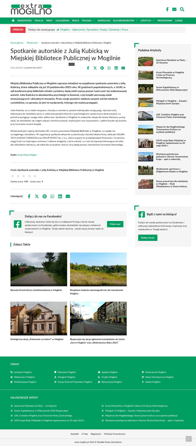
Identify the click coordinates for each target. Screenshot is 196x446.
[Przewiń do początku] (189, 439)
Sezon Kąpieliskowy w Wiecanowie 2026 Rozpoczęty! (172, 88)
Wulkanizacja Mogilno (25, 382)
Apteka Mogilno (110, 372)
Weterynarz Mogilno (24, 377)
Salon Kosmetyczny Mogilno (159, 377)
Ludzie (179, 21)
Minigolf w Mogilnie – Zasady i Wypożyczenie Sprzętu (171, 102)
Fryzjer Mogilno (109, 377)
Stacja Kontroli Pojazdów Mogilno (75, 382)
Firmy (49, 21)
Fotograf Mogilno (66, 377)
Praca (75, 21)
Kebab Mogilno (153, 382)
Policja (39, 21)
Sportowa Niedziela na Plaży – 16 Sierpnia (171, 61)
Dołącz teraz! (148, 238)
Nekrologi (104, 21)
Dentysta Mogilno (67, 372)
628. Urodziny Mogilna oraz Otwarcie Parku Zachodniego (171, 115)
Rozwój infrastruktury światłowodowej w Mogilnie (36, 290)
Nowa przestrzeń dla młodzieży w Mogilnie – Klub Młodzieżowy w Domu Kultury (172, 184)
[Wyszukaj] (182, 9)
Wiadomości (24, 21)
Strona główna (16, 43)
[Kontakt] (174, 9)
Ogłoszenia (62, 21)
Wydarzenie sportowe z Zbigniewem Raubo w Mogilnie (172, 170)
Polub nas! (115, 224)
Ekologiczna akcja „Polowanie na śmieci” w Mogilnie (36, 339)
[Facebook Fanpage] (166, 9)
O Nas (85, 434)
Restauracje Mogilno (112, 382)
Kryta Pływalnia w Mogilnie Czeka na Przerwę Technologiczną (170, 75)
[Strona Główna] (13, 20)
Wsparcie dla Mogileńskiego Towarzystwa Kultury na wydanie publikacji (170, 129)
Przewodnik (165, 21)
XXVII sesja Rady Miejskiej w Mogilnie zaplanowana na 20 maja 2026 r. (171, 143)
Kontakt (75, 434)
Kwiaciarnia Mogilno (155, 372)
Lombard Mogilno (23, 372)
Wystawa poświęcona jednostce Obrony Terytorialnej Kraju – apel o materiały (172, 156)
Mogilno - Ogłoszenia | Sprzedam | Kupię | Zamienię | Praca (94, 30)
